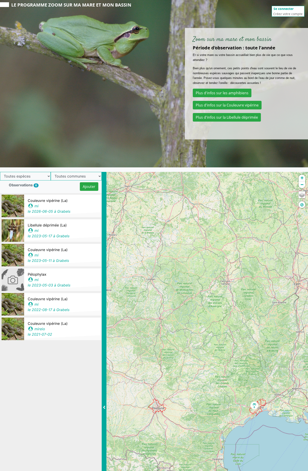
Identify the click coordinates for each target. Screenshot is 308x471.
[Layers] (302, 194)
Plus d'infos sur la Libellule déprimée (227, 117)
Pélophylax (37, 274)
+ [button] (302, 178)
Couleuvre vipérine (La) (48, 200)
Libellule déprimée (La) (47, 225)
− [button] (302, 184)
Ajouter (89, 186)
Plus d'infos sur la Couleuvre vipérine (227, 105)
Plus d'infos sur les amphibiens (222, 92)
